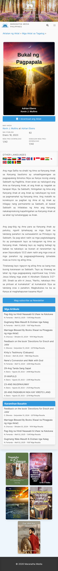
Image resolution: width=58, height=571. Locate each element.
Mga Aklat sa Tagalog (33, 33)
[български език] (14, 159)
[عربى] (9, 159)
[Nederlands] (24, 159)
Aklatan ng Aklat (11, 33)
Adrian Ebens (28, 128)
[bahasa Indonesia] (38, 159)
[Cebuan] (19, 159)
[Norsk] (5, 162)
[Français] (33, 159)
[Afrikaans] (5, 159)
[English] (28, 159)
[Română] (14, 162)
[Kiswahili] (19, 162)
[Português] (9, 162)
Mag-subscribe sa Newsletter (29, 300)
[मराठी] (47, 159)
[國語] (42, 159)
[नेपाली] (52, 159)
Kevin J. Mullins (10, 128)
